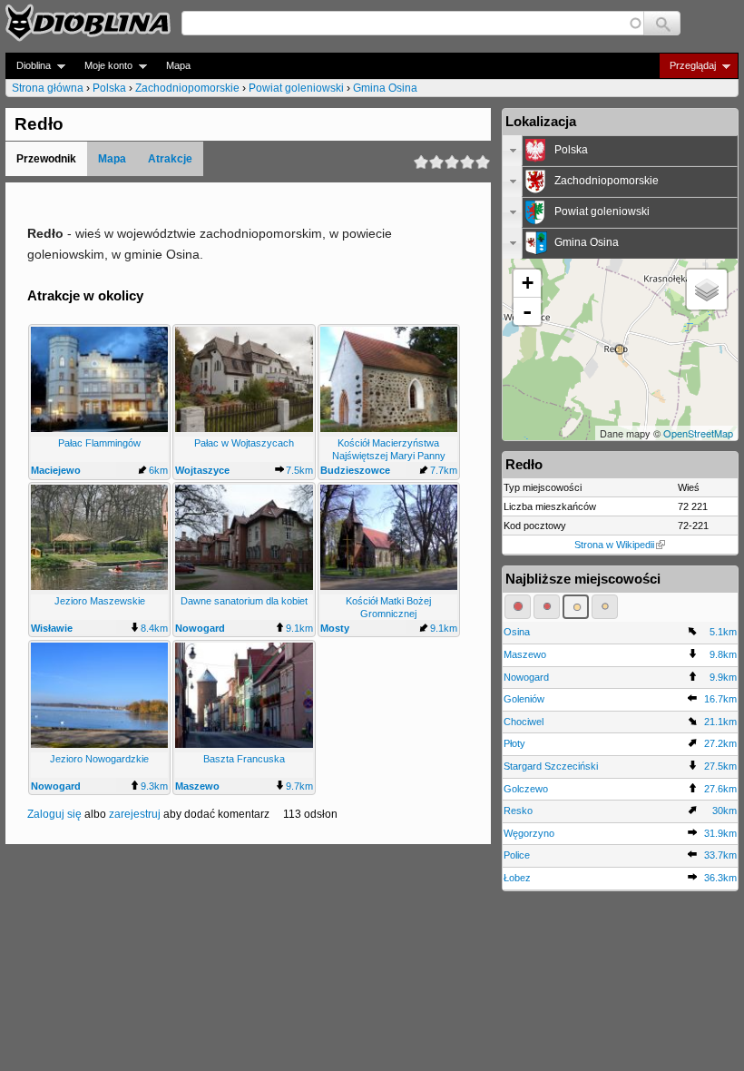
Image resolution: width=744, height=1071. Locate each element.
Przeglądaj (687, 66)
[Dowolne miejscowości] (605, 606)
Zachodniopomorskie (187, 88)
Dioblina (28, 66)
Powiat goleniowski (296, 88)
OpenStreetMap (698, 433)
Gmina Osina (385, 88)
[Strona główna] (88, 23)
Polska (109, 88)
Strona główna (47, 88)
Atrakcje (170, 158)
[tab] (620, 150)
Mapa (178, 65)
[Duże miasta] (517, 606)
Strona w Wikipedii (614, 544)
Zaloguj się (54, 814)
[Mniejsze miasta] (547, 606)
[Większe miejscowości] (576, 606)
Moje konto (102, 66)
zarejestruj (135, 814)
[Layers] (707, 290)
